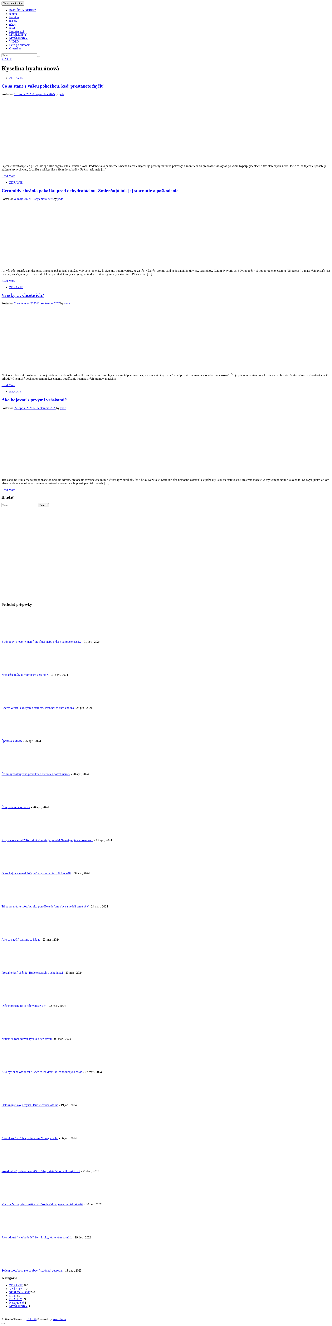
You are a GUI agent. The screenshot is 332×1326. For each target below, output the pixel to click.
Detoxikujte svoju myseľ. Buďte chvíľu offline (30, 1105)
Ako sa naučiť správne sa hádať (21, 939)
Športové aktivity (12, 741)
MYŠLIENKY (18, 38)
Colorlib (32, 1319)
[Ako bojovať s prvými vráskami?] (70, 473)
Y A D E (7, 59)
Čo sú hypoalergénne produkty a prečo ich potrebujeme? (36, 774)
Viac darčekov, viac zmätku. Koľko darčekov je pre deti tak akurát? (42, 1204)
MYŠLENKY (18, 34)
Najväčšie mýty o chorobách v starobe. (25, 674)
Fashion (14, 17)
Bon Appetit (16, 31)
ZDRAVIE (16, 77)
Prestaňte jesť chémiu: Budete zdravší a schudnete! (32, 972)
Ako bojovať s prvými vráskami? (34, 399)
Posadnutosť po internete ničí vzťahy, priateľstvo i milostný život (41, 1171)
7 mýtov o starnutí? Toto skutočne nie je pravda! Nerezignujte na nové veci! (47, 840)
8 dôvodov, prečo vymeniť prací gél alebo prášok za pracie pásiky (41, 641)
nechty (13, 20)
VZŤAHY (15, 1288)
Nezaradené (16, 1302)
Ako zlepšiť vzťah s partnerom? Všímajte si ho (30, 1138)
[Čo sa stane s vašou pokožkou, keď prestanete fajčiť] (70, 159)
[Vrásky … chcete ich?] (70, 368)
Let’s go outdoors (19, 45)
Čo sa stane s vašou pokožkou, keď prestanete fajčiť (53, 86)
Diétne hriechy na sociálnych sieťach (24, 1005)
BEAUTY (15, 391)
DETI (12, 1295)
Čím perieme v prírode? (16, 807)
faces (12, 27)
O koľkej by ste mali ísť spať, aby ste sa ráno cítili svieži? (36, 873)
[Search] (38, 56)
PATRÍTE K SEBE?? (22, 10)
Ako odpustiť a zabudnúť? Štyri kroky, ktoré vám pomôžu (37, 1237)
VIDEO (14, 41)
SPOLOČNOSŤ (19, 1292)
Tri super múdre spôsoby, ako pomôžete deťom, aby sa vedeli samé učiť (45, 906)
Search (43, 505)
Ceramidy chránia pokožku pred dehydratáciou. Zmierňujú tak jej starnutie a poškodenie (90, 190)
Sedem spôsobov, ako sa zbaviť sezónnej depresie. (32, 1270)
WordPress (59, 1319)
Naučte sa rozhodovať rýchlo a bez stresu (27, 1038)
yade (61, 94)
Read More (8, 176)
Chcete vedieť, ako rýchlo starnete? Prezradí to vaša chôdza (38, 707)
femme (13, 13)
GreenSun (15, 48)
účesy (12, 24)
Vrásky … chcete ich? (23, 295)
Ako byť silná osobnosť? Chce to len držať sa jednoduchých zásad (42, 1072)
